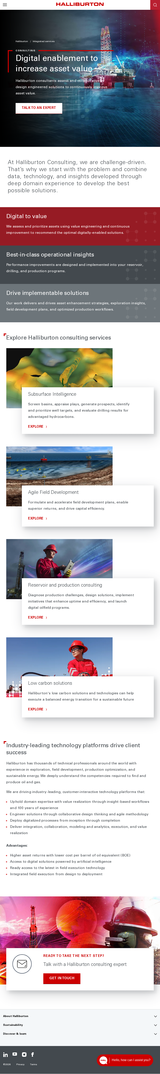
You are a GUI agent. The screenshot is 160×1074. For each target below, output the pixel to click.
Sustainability (13, 1025)
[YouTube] (15, 1055)
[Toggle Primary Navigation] (5, 5)
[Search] (155, 5)
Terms (33, 1064)
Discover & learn (14, 1034)
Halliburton (22, 41)
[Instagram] (24, 1055)
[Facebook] (33, 1055)
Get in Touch (61, 978)
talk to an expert (39, 108)
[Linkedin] (5, 1055)
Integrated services (44, 41)
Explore (36, 427)
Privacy (20, 1064)
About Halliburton (15, 1016)
